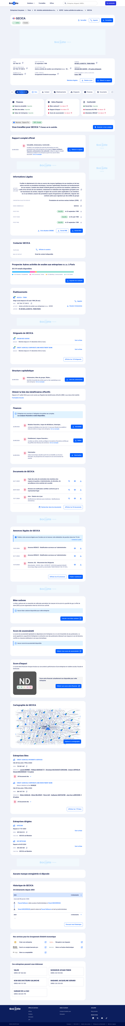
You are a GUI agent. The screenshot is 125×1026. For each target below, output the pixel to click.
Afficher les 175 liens (74, 809)
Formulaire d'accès (18, 398)
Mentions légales (72, 80)
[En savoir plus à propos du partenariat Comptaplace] (46, 952)
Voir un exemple (37, 154)
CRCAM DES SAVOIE (80, 69)
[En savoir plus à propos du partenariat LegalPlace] (46, 942)
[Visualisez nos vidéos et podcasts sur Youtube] (102, 1018)
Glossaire (62, 1014)
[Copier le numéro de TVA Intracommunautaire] (25, 74)
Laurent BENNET (25, 770)
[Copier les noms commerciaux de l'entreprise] (81, 206)
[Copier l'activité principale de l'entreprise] (81, 189)
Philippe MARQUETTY (38, 770)
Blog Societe (94, 1011)
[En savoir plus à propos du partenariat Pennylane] (82, 947)
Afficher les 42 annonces (57, 577)
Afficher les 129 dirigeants (73, 359)
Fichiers (30, 1014)
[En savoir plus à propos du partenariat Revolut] (46, 947)
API (29, 1019)
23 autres (16, 797)
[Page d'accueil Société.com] (13, 3)
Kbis (35, 92)
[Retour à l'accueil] (15, 1009)
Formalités (42, 3)
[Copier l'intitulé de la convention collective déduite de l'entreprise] (81, 200)
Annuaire (30, 1017)
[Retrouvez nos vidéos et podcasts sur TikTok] (106, 1018)
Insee (76, 74)
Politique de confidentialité (99, 1024)
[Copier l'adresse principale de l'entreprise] (96, 63)
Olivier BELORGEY (36, 795)
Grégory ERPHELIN (74, 770)
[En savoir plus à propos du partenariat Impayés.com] (82, 942)
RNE (80, 74)
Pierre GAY (46, 795)
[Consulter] (75, 481)
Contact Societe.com (65, 1011)
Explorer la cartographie (72, 741)
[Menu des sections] (12, 92)
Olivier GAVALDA (25, 795)
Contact (47, 92)
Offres (52, 3)
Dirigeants (76, 92)
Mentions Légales (112, 1024)
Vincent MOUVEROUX (19, 772)
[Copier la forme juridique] (58, 74)
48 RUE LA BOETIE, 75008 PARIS (84, 63)
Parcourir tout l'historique (73, 924)
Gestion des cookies (85, 1024)
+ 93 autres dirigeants (94, 69)
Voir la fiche (78, 340)
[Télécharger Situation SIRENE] (81, 217)
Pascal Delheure (23, 903)
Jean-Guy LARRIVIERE (73, 795)
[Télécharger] (81, 481)
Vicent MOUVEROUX (54, 903)
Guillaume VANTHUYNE (58, 795)
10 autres (31, 772)
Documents (103, 92)
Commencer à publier (76, 539)
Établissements (61, 92)
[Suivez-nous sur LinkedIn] (93, 1018)
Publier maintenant (75, 577)
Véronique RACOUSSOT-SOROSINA (56, 770)
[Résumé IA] (69, 481)
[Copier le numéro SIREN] (22, 63)
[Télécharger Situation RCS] (81, 211)
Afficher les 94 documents (73, 507)
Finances (89, 92)
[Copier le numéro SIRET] (27, 68)
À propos (69, 1024)
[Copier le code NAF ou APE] (70, 68)
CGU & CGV (76, 1024)
